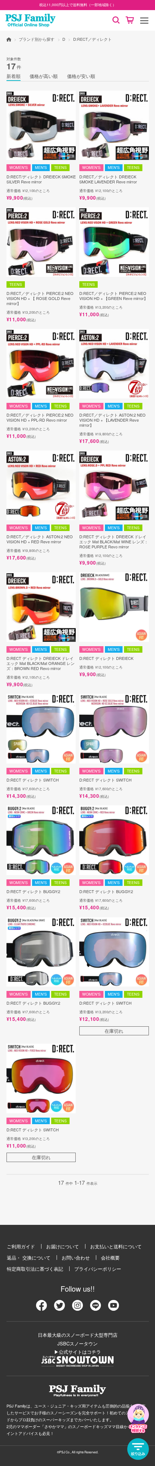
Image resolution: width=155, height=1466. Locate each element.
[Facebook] (41, 1308)
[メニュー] (144, 20)
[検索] (116, 20)
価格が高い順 (44, 76)
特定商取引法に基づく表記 (35, 1268)
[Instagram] (77, 1308)
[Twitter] (59, 1308)
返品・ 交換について (28, 1257)
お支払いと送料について (116, 1246)
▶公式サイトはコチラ (77, 1351)
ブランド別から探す (36, 39)
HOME (8, 39)
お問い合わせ (76, 1257)
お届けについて (62, 1246)
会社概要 (110, 1257)
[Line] (95, 1308)
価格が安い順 (81, 76)
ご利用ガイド (21, 1246)
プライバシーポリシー (97, 1268)
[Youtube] (113, 1308)
